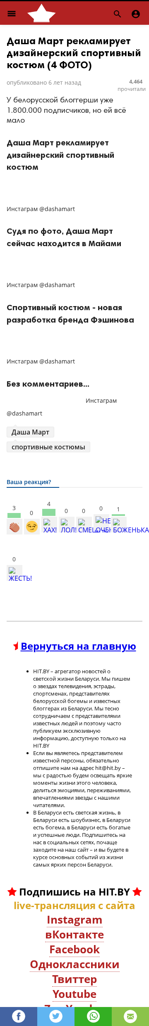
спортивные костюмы (48, 446)
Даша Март (30, 432)
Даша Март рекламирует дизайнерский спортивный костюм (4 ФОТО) (74, 53)
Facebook (74, 949)
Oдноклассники (75, 964)
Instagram (75, 919)
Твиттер (74, 978)
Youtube (74, 993)
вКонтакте (74, 934)
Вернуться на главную (78, 646)
